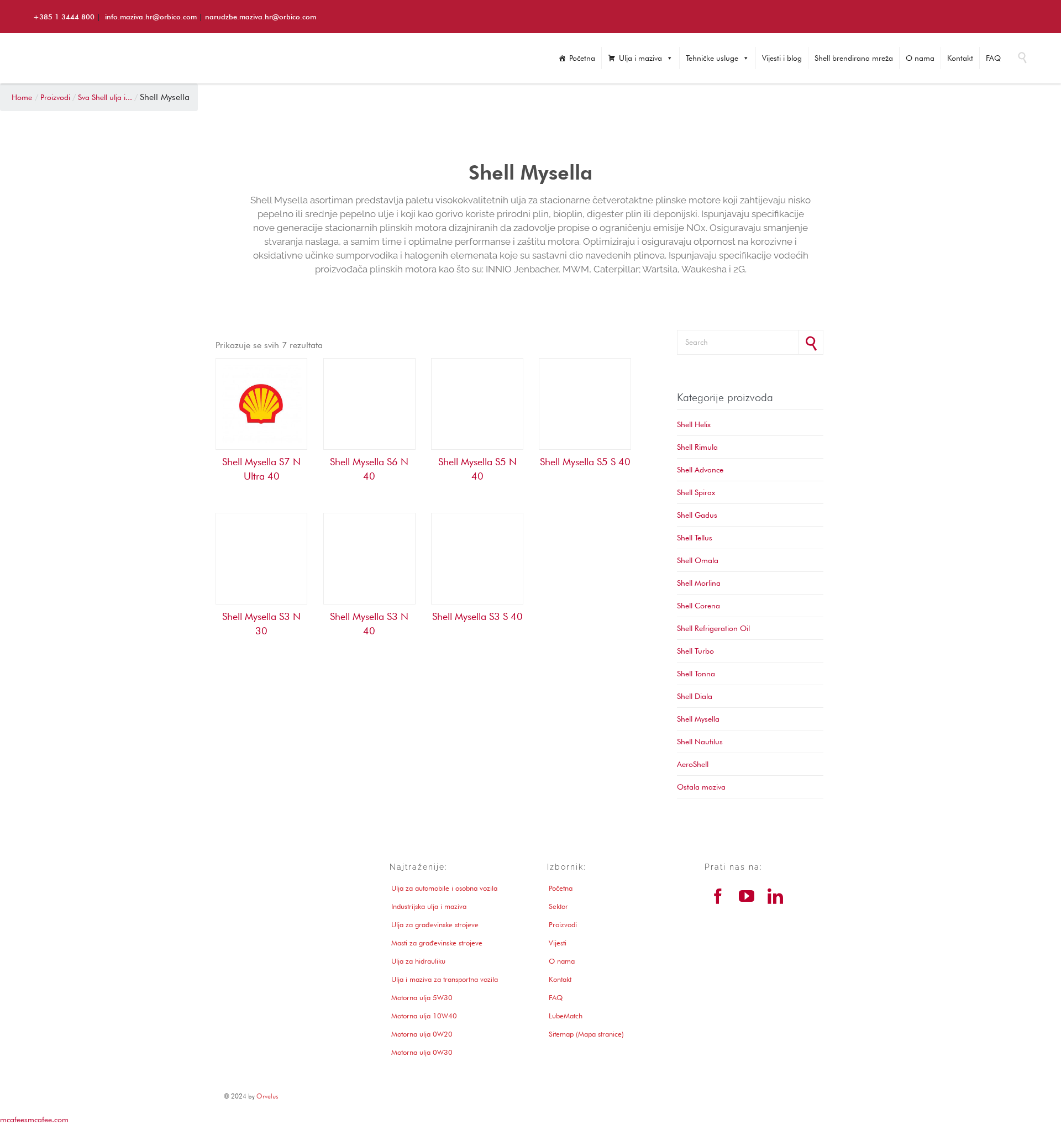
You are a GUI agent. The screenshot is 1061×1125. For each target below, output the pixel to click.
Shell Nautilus (700, 741)
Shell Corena (698, 605)
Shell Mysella (698, 718)
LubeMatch (565, 1015)
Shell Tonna (696, 673)
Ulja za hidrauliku (418, 960)
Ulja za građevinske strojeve (435, 924)
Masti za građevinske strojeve (436, 942)
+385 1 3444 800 (63, 16)
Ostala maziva (701, 786)
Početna (582, 58)
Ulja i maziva (640, 58)
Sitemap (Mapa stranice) (586, 1033)
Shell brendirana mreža (854, 58)
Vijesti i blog (782, 58)
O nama (920, 58)
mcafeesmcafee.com (34, 1119)
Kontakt (960, 58)
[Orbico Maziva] (130, 62)
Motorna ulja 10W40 (424, 1015)
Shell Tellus (694, 537)
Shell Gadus (697, 515)
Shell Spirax (696, 492)
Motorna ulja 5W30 (422, 997)
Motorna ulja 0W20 (422, 1033)
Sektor (558, 906)
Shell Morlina (699, 583)
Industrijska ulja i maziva (428, 906)
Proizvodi (563, 924)
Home (22, 97)
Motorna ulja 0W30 (422, 1052)
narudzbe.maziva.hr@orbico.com (260, 16)
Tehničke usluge (712, 58)
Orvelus (267, 1096)
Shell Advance (700, 469)
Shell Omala (697, 560)
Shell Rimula (697, 447)
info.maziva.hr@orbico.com (151, 16)
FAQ (993, 58)
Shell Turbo (695, 650)
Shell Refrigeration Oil (713, 628)
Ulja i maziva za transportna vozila (444, 979)
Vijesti (557, 942)
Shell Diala (694, 696)
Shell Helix (694, 424)
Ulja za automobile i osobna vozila (444, 888)
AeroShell (692, 764)
